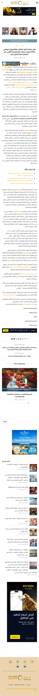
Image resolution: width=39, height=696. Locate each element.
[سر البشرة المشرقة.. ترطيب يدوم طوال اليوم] (33, 522)
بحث (5, 421)
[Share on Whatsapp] (16, 339)
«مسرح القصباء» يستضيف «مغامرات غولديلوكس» (19, 395)
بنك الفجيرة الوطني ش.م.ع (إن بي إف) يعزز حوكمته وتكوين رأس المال (20, 174)
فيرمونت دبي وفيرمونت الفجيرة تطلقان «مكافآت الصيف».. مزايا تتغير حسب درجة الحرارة (17, 552)
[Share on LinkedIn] (18, 339)
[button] (3, 385)
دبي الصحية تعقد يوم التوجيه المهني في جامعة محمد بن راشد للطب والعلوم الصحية (20, 179)
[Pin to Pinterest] (20, 339)
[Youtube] (24, 666)
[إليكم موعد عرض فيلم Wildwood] (33, 490)
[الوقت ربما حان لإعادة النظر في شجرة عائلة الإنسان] (33, 532)
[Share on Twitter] (22, 339)
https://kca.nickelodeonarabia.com (19, 267)
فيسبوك (31, 304)
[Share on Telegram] (14, 339)
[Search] (2, 3)
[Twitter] (24, 661)
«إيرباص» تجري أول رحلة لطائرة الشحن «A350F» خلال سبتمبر (17, 499)
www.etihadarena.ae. (9, 295)
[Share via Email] (12, 339)
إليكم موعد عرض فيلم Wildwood (18, 487)
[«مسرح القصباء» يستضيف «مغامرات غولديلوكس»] (19, 379)
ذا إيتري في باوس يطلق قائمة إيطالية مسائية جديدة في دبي (17, 509)
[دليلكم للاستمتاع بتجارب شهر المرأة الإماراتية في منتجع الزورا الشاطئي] (33, 542)
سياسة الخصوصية (19, 684)
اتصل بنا (10, 684)
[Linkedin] (10, 661)
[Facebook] (32, 661)
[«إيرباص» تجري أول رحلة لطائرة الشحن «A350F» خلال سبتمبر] (33, 501)
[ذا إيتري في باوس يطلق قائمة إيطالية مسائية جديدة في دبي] (33, 511)
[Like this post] (26, 339)
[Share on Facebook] (24, 339)
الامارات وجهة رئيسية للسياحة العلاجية (21, 183)
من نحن (28, 684)
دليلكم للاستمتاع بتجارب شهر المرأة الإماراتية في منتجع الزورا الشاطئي (17, 540)
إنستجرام (25, 304)
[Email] (17, 666)
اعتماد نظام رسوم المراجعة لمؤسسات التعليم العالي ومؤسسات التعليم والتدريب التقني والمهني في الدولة (16, 477)
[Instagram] (17, 661)
